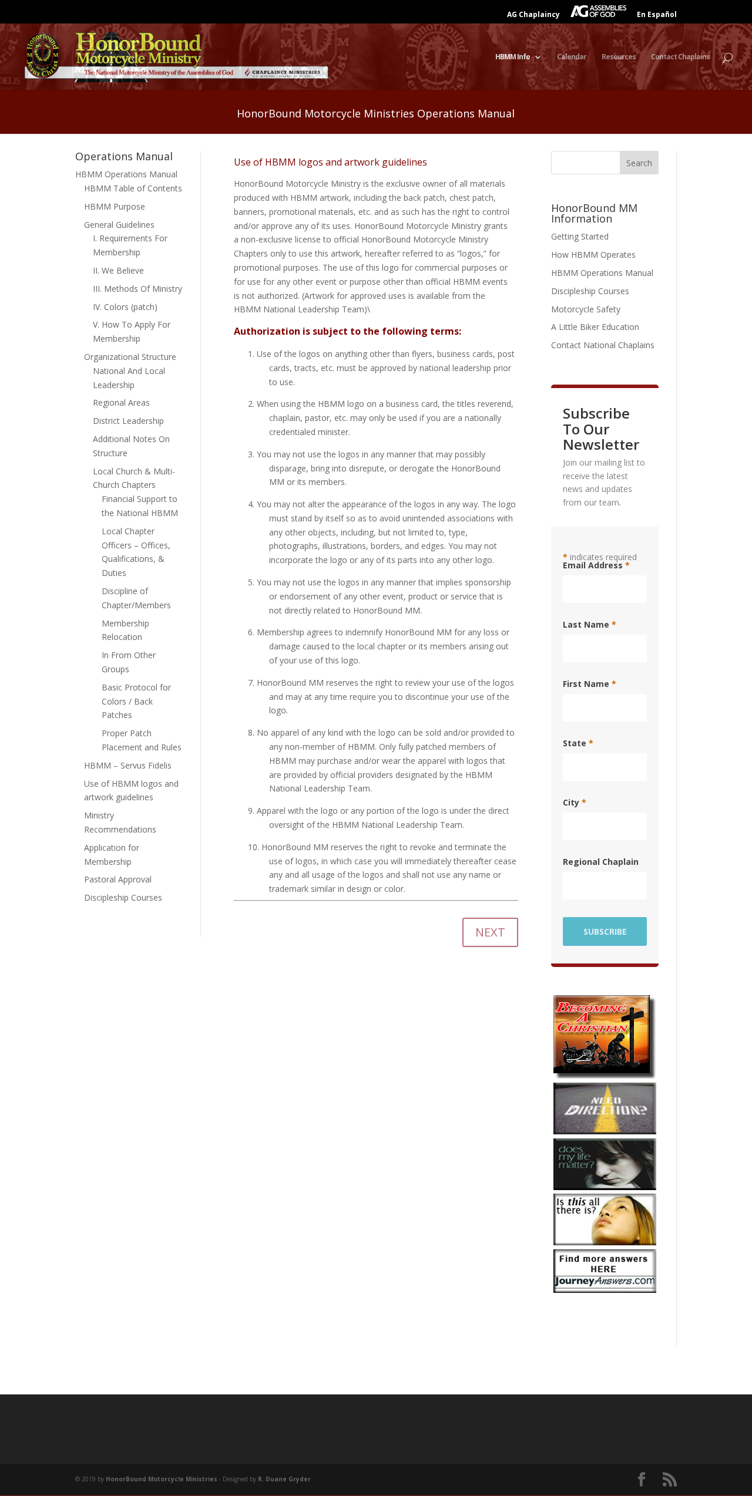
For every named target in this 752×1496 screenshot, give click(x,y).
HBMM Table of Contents (133, 188)
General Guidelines (119, 224)
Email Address (596, 565)
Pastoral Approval (118, 879)
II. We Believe (118, 270)
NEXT (490, 932)
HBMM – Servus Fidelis (128, 765)
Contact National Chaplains (602, 345)
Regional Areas (121, 402)
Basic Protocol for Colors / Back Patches (136, 701)
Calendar (571, 57)
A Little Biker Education (595, 326)
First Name (589, 684)
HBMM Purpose (114, 206)
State (578, 743)
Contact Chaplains (680, 57)
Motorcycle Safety (585, 309)
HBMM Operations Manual (126, 174)
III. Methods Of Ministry (137, 288)
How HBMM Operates (593, 254)
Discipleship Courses (123, 897)
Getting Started (580, 236)
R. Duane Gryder (284, 1479)
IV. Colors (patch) (125, 306)
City (574, 802)
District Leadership (128, 420)
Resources (619, 57)
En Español (657, 15)
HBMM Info (512, 57)
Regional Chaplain (601, 862)
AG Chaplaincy (533, 15)
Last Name (589, 625)
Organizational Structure (130, 356)
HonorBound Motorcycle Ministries (161, 1479)
